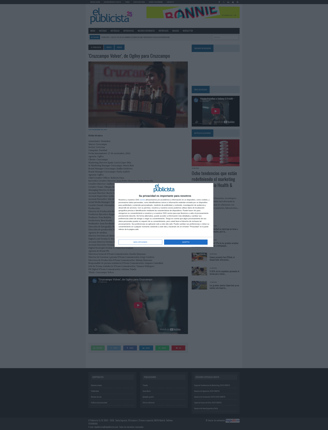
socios (142, 200)
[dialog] (164, 215)
